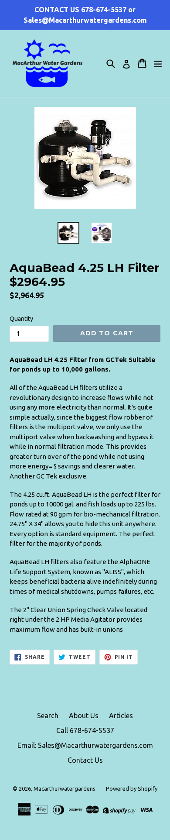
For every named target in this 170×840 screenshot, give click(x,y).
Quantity (21, 318)
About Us (84, 716)
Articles (121, 716)
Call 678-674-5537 (85, 730)
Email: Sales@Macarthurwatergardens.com (85, 745)
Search (47, 716)
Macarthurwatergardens (64, 788)
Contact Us (85, 760)
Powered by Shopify (131, 788)
